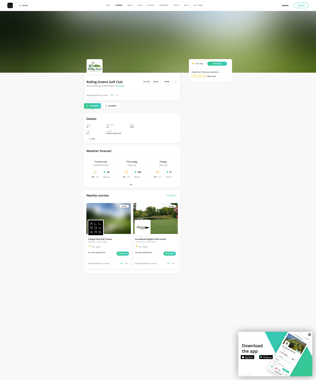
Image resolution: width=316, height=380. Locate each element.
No (117, 95)
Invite (155, 82)
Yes (112, 95)
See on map (119, 86)
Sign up (301, 5)
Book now (122, 254)
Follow (146, 82)
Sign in (285, 5)
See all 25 (170, 195)
